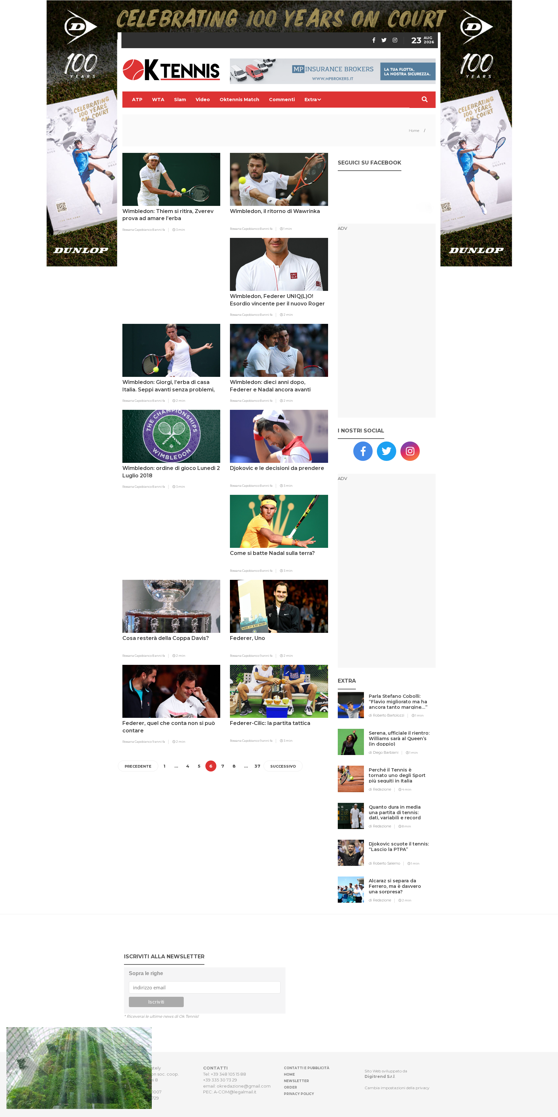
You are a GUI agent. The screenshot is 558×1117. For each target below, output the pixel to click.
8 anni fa (158, 229)
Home (414, 130)
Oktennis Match (239, 99)
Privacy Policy (299, 1094)
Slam (180, 99)
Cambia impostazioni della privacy (397, 1087)
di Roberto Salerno (384, 863)
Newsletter (296, 1081)
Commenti (282, 99)
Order (290, 1087)
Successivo (283, 766)
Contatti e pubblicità (306, 1068)
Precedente (138, 766)
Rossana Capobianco (137, 229)
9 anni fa (266, 655)
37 (257, 766)
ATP (137, 99)
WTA (158, 99)
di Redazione (380, 789)
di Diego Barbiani (383, 752)
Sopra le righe (146, 973)
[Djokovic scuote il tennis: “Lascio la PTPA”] (399, 856)
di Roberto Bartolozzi (386, 715)
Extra (311, 99)
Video (203, 99)
